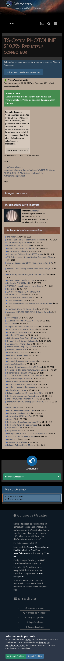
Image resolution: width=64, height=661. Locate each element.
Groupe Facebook (36, 627)
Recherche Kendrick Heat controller (22, 425)
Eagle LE (10, 289)
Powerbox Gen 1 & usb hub (19, 245)
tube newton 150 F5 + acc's (19, 416)
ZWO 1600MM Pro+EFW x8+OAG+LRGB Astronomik (30, 303)
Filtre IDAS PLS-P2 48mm (18, 355)
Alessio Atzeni (41, 547)
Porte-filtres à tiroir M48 (17, 352)
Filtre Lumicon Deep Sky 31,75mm (22, 338)
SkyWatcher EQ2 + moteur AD (20, 379)
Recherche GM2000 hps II (18, 283)
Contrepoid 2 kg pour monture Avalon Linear (26, 370)
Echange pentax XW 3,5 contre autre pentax (26, 433)
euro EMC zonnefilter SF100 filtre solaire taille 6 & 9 (29, 263)
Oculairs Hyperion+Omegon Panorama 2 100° (27, 274)
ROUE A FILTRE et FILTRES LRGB (21, 384)
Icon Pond (31, 550)
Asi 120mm (12, 323)
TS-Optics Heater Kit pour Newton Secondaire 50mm (30, 257)
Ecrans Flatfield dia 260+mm (19, 373)
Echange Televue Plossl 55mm (20, 445)
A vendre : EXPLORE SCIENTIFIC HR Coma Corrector (29, 312)
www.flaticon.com (22, 553)
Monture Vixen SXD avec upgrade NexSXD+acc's (28, 402)
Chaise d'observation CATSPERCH (22, 361)
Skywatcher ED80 (14, 428)
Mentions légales (36, 608)
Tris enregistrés (15, 499)
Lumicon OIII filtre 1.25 (17, 350)
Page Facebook (36, 622)
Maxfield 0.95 (13, 237)
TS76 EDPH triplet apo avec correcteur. (24, 286)
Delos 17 (11, 419)
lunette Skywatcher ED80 (18, 381)
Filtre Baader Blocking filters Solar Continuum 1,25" (29, 269)
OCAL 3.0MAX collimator (18, 251)
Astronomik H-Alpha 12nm (18, 344)
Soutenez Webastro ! (14, 477)
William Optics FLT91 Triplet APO (21, 248)
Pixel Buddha (20, 550)
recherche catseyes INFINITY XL (20, 410)
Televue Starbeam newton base (21, 436)
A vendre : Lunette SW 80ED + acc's (22, 321)
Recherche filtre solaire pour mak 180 (23, 422)
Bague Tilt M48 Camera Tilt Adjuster (23, 341)
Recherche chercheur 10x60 (19, 413)
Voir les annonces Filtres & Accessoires (23, 72)
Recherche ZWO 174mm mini (19, 298)
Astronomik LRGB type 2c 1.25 (20, 332)
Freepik (30, 547)
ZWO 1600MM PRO (15, 300)
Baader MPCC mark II (16, 335)
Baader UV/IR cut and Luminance (21, 387)
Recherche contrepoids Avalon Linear (23, 396)
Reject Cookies (35, 656)
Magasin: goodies (36, 617)
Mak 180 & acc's (14, 407)
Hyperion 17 (12, 439)
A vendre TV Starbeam (17, 442)
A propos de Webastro (36, 613)
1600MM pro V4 (14, 318)
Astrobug (34, 211)
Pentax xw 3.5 (13, 358)
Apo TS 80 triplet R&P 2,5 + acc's (21, 329)
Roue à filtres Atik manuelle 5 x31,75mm (24, 367)
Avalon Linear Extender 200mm (20, 280)
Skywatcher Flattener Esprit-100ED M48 (24, 254)
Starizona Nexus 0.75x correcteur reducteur (26, 240)
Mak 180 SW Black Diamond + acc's (22, 399)
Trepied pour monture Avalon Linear (23, 326)
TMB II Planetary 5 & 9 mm (18, 242)
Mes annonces (15, 496)
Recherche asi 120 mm (16, 390)
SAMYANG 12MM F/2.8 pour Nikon (22, 309)
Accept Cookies (16, 656)
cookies (28, 639)
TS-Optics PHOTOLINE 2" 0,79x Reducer (25, 376)
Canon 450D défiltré (16, 364)
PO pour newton (14, 431)
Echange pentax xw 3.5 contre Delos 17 (24, 393)
